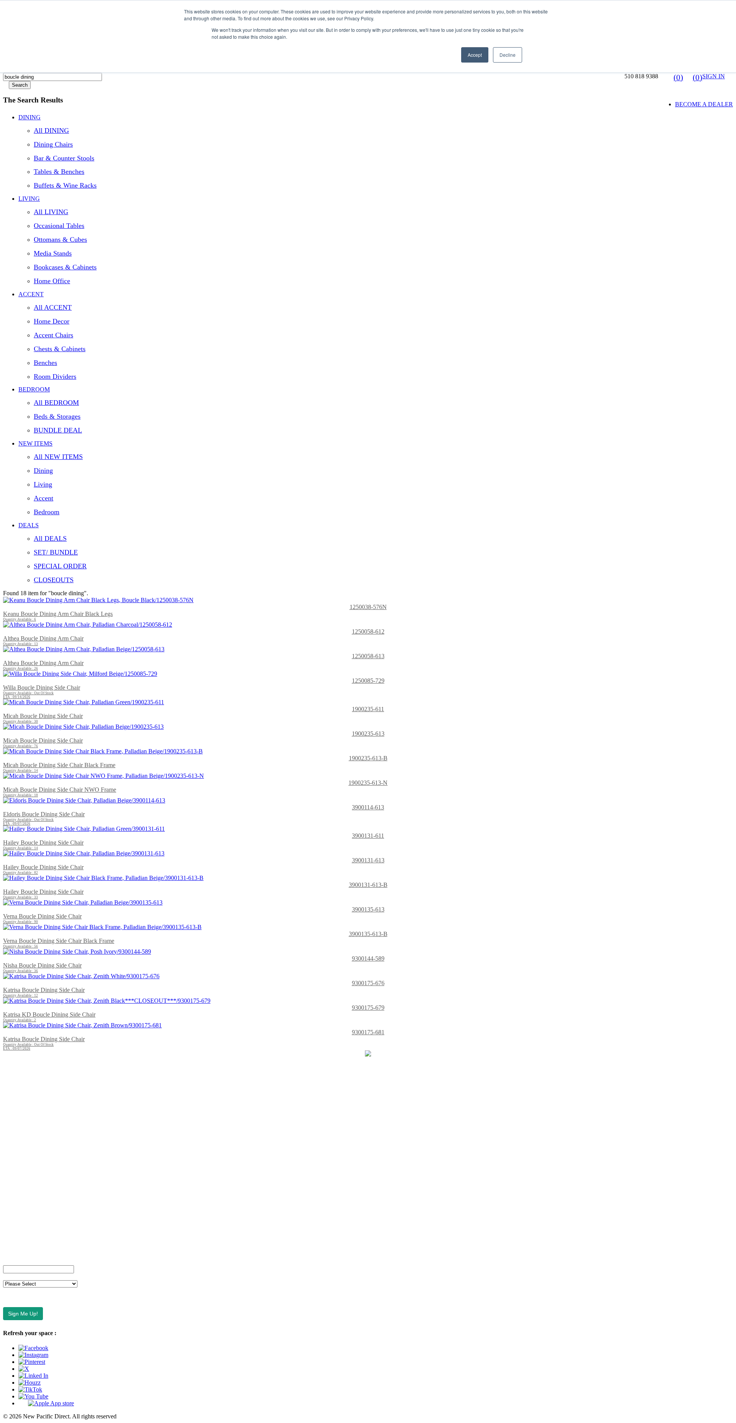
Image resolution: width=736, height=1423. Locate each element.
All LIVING (51, 212)
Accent (43, 498)
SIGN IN (713, 76)
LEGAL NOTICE (25, 1209)
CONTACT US (22, 1079)
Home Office (52, 281)
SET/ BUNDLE (56, 552)
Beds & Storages (57, 416)
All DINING (51, 130)
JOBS (10, 1144)
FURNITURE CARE (30, 1248)
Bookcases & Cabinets (65, 267)
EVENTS (15, 1118)
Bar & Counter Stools (64, 158)
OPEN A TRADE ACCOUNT (41, 1105)
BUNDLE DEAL (58, 430)
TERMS (13, 1170)
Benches (45, 362)
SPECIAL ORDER (60, 566)
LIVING (29, 198)
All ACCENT (53, 307)
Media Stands (53, 253)
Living (43, 484)
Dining (43, 470)
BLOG (11, 1131)
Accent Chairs (53, 335)
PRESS (12, 1157)
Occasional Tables (59, 225)
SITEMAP (16, 1235)
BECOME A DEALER (704, 104)
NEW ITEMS (35, 443)
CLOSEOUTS (54, 580)
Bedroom (46, 512)
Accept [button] (475, 54)
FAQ (9, 1092)
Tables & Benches (59, 171)
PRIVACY (16, 1196)
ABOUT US (18, 1066)
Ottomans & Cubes (60, 239)
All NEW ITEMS (58, 457)
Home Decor (51, 321)
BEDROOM (34, 389)
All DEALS (50, 538)
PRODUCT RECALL (31, 1222)
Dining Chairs (53, 144)
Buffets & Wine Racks (65, 185)
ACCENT (31, 294)
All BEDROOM (56, 402)
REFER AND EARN (29, 1183)
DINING (29, 117)
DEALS (28, 525)
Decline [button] (507, 54)
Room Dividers (55, 376)
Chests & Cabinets (59, 349)
